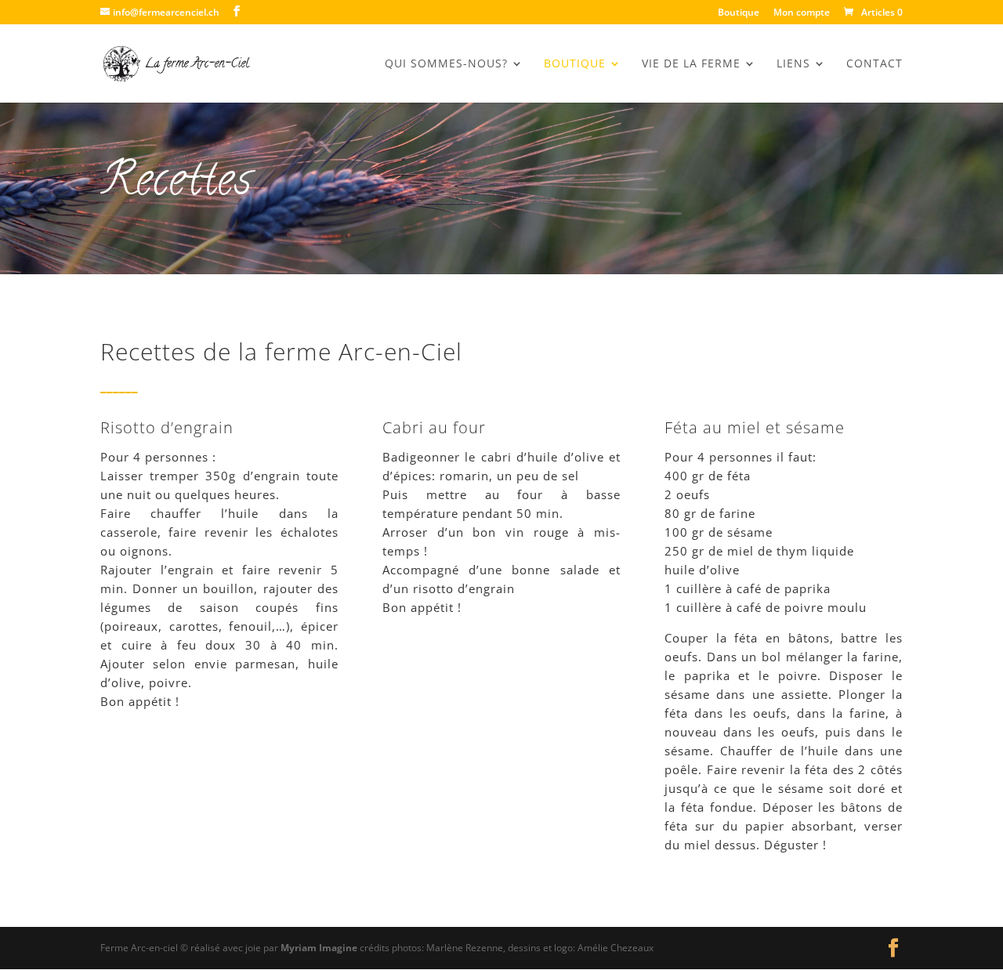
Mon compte (801, 13)
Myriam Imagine (319, 947)
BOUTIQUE (575, 64)
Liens (793, 64)
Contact (874, 64)
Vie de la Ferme (691, 64)
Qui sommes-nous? (446, 64)
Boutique (738, 13)
